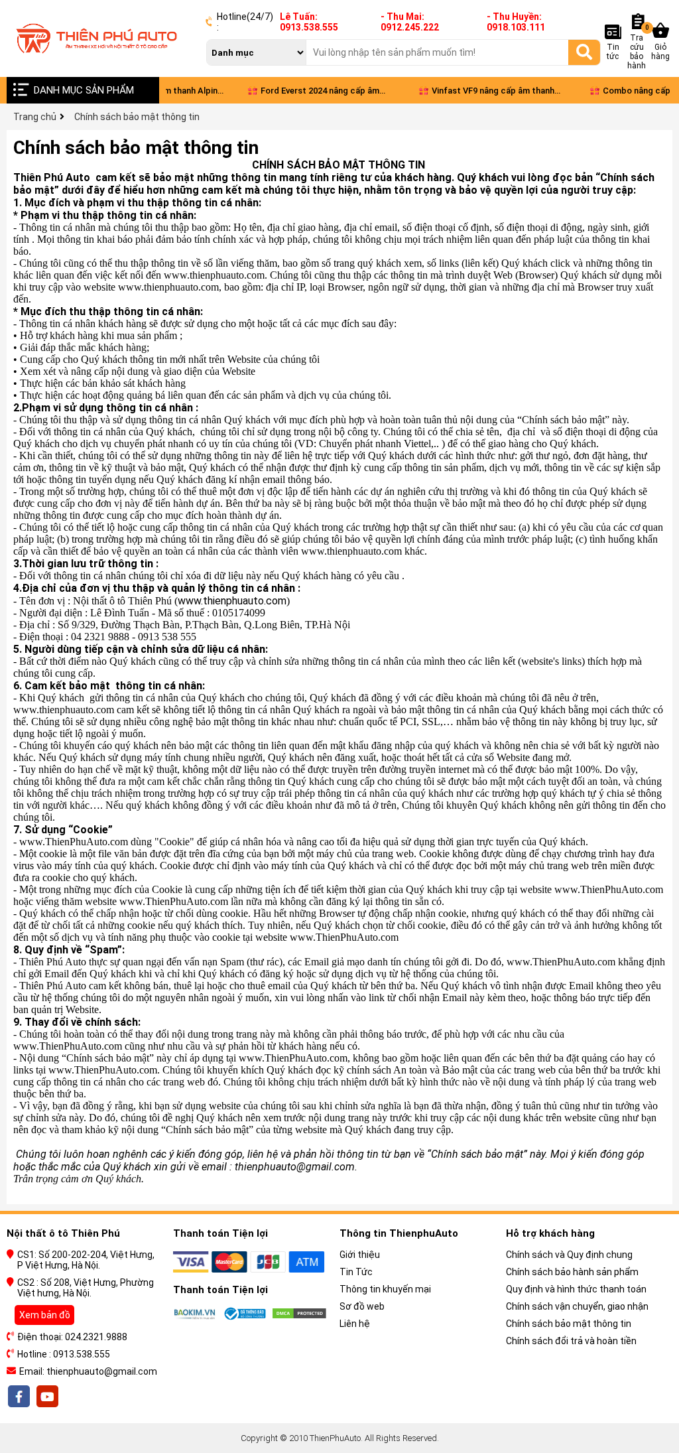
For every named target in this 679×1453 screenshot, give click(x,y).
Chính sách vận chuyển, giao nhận (577, 1306)
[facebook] (20, 1396)
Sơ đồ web (362, 1306)
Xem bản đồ (44, 1315)
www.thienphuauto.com (232, 600)
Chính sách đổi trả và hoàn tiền (571, 1341)
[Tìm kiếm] (584, 51)
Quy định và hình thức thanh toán (576, 1289)
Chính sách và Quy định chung (569, 1254)
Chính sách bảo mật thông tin (568, 1323)
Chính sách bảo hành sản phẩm (572, 1272)
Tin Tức (356, 1272)
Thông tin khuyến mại (385, 1289)
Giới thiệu (360, 1254)
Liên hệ (355, 1323)
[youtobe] (46, 1396)
